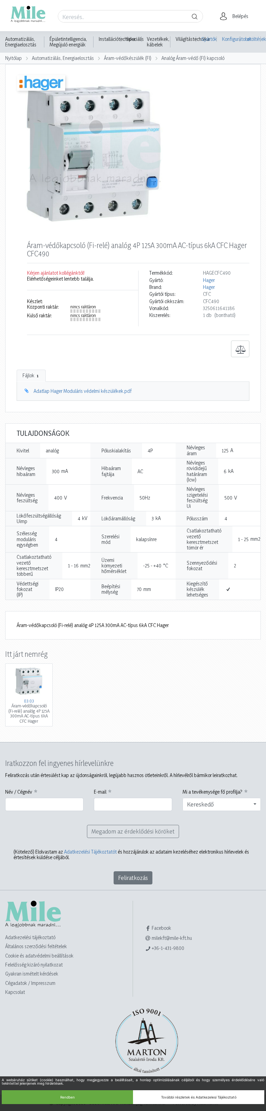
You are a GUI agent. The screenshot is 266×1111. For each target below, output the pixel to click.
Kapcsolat (15, 992)
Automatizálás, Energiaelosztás (20, 41)
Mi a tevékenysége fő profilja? (212, 792)
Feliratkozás (133, 877)
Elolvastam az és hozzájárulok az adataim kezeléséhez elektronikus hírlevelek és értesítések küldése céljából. (131, 854)
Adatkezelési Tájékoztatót (90, 852)
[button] (236, 16)
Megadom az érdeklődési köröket (133, 831)
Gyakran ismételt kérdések (31, 974)
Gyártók (209, 39)
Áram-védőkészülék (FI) (127, 58)
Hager (209, 280)
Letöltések (253, 39)
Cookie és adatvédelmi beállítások (39, 956)
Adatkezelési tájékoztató (30, 937)
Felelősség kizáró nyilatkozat (34, 965)
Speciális (135, 39)
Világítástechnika (193, 39)
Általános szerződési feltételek (36, 946)
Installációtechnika (117, 39)
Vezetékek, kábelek (158, 41)
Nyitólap (13, 58)
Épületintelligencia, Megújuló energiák (68, 41)
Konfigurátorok (231, 39)
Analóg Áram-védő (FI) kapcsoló (192, 58)
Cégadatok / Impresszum (30, 983)
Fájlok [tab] (30, 375)
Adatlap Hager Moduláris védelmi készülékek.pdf (83, 391)
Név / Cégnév (18, 792)
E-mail (100, 792)
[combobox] (222, 804)
